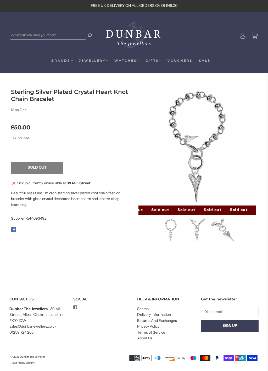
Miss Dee (19, 109)
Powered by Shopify (22, 362)
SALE (204, 60)
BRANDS (60, 60)
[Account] (242, 35)
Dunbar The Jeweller (32, 356)
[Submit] (89, 35)
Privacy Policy (148, 326)
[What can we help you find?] (48, 35)
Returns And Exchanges (157, 320)
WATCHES (125, 60)
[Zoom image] (197, 147)
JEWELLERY (92, 60)
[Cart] (255, 35)
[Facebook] (13, 229)
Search (143, 308)
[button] (149, 147)
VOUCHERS (180, 60)
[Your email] (230, 311)
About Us (145, 338)
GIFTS (152, 60)
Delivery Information (154, 314)
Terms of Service (151, 332)
